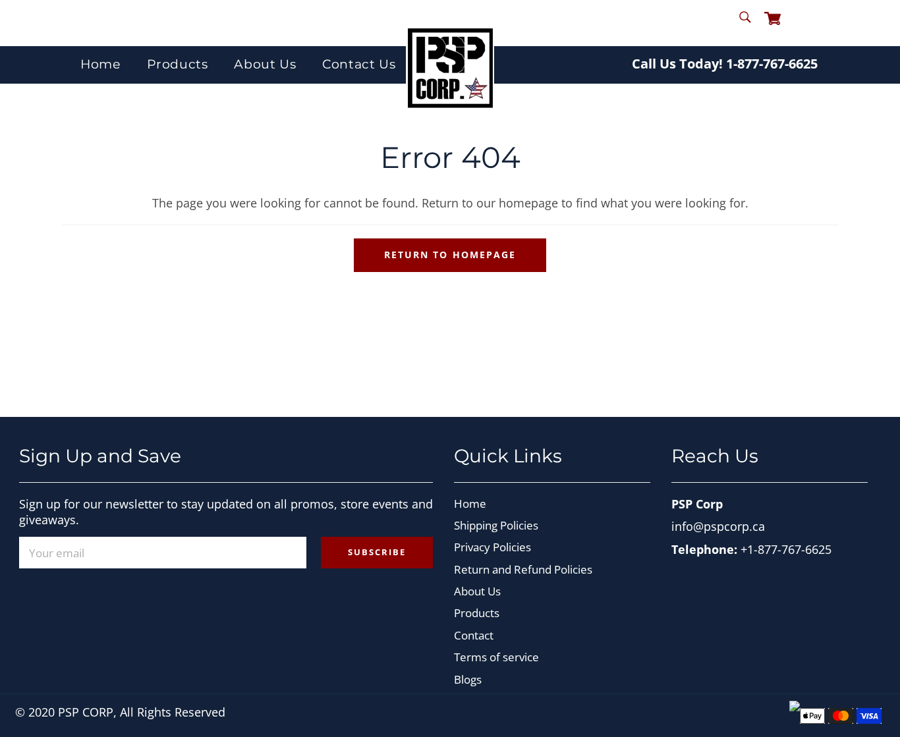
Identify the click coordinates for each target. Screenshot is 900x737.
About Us (265, 64)
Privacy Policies (492, 547)
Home (100, 64)
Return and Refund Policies (523, 569)
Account (809, 22)
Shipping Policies (496, 525)
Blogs (468, 679)
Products (177, 64)
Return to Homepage (450, 254)
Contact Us (358, 64)
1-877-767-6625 (772, 63)
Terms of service (496, 657)
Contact (473, 635)
